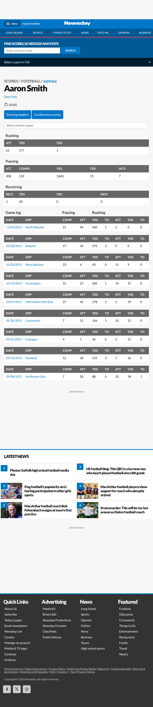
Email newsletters (15, 625)
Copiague (31, 339)
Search (70, 50)
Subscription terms (36, 668)
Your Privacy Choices (82, 671)
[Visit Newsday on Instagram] (27, 689)
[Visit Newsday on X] (17, 689)
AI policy (62, 671)
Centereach (32, 320)
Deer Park (10, 96)
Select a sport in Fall (16, 62)
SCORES (11, 81)
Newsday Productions (57, 620)
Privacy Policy (57, 668)
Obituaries (126, 614)
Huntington (32, 283)
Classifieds (50, 631)
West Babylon (34, 264)
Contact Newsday (121, 668)
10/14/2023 (14, 283)
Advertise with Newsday (34, 671)
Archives (10, 660)
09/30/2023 (14, 320)
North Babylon (34, 227)
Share (13, 104)
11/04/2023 (14, 227)
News (85, 32)
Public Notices (52, 637)
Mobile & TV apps (15, 648)
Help (53, 671)
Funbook (125, 608)
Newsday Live (13, 631)
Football (30, 81)
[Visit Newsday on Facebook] (7, 689)
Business (86, 637)
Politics (85, 625)
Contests (10, 654)
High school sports (93, 648)
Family (123, 642)
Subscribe (10, 614)
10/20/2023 (14, 264)
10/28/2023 (14, 246)
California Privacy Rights (81, 668)
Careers (9, 637)
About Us (10, 608)
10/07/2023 (14, 302)
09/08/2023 (14, 376)
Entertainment (128, 631)
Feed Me (103, 32)
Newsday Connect (54, 625)
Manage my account (17, 642)
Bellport (30, 246)
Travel (123, 648)
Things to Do (127, 625)
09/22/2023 (14, 339)
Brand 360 (49, 614)
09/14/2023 (14, 358)
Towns (85, 642)
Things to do (62, 32)
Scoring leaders (18, 114)
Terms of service (13, 668)
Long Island (14, 32)
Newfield (31, 358)
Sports (38, 32)
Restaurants (127, 637)
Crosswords (127, 620)
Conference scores (47, 114)
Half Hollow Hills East (39, 302)
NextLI (123, 654)
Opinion (123, 32)
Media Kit (49, 608)
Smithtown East (35, 376)
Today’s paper (13, 620)
